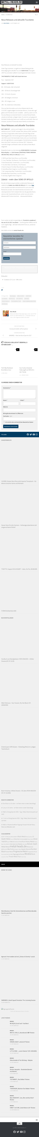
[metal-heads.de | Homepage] (15, 2)
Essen (8, 841)
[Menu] (36, 2)
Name (5, 400)
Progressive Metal (20, 851)
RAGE (11, 854)
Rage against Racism (18, 854)
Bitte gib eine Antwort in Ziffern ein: (13, 413)
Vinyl (25, 856)
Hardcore (16, 841)
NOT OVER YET (19, 298)
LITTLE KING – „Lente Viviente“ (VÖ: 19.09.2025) (23, 1051)
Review (28, 853)
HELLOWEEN (6, 844)
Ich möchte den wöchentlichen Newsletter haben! (19, 422)
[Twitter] (31, 434)
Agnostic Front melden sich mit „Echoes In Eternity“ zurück (18, 956)
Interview (12, 844)
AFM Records (7, 836)
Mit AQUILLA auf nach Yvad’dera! (19, 1023)
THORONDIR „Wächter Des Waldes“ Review (22, 1088)
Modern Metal (18, 849)
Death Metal (5, 839)
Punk (2, 854)
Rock (33, 854)
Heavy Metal (29, 841)
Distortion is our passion (21, 839)
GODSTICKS (28, 296)
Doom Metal (30, 839)
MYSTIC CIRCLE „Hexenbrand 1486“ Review (22, 1033)
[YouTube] (34, 434)
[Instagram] (36, 434)
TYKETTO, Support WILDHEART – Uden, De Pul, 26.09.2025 (19, 569)
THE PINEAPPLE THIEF (16, 301)
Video (22, 856)
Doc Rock (6, 23)
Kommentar (7, 388)
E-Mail (5, 251)
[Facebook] (28, 434)
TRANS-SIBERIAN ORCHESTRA (29, 301)
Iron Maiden (4, 298)
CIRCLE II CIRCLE (20, 296)
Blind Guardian (29, 836)
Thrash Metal (13, 856)
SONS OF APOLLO (5, 301)
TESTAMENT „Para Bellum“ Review (19, 1079)
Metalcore (30, 847)
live (26, 844)
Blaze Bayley (13, 296)
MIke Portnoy (12, 298)
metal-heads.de (18, 846)
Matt (4, 812)
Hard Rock (22, 842)
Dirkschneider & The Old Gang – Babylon (21, 1060)
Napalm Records (26, 849)
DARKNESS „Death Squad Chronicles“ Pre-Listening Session (18, 1000)
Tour (19, 856)
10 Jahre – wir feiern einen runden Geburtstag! (23, 803)
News (3, 14)
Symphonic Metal (4, 856)
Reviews (12, 1021)
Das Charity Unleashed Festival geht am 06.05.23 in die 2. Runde (27, 370)
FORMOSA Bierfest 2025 (8, 611)
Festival (12, 841)
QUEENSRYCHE (7, 854)
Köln (24, 844)
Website (5, 407)
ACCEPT (3, 836)
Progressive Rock (32, 851)
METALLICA (4, 849)
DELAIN (12, 839)
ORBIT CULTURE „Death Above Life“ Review (22, 1108)
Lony (4, 808)
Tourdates (9, 14)
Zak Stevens (4, 304)
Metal (8, 847)
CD (33, 836)
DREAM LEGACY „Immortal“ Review (20, 1042)
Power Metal (9, 851)
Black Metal (22, 836)
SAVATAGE (26, 298)
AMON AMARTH (14, 836)
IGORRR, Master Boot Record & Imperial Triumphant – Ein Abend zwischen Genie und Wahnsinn (18, 482)
